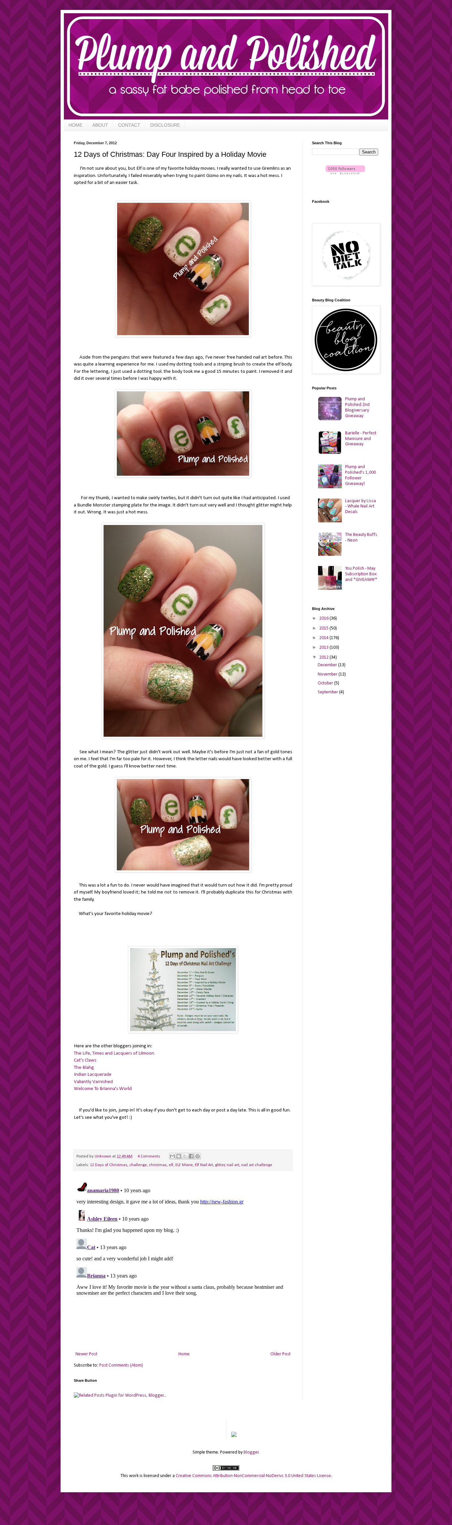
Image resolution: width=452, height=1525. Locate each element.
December (328, 665)
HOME (75, 125)
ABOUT (100, 125)
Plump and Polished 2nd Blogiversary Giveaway (357, 407)
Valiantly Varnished (93, 1081)
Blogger (251, 1452)
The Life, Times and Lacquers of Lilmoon (114, 1053)
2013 (324, 647)
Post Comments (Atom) (121, 1365)
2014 (324, 637)
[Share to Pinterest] (197, 1156)
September (328, 692)
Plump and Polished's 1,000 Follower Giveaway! (360, 475)
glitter (220, 1165)
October (326, 683)
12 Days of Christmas (108, 1165)
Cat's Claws (85, 1060)
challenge (138, 1165)
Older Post (280, 1354)
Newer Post (86, 1354)
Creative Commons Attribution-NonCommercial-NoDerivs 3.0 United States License (253, 1475)
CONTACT (129, 125)
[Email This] (172, 1156)
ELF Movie (184, 1165)
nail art (233, 1165)
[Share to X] (185, 1156)
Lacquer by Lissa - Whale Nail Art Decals (360, 507)
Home (184, 1354)
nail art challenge (256, 1165)
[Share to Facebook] (191, 1156)
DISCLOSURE (165, 125)
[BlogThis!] (178, 1156)
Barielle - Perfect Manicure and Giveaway (360, 439)
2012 (324, 657)
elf (171, 1165)
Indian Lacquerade (93, 1074)
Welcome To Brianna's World (103, 1088)
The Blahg (84, 1067)
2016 (324, 618)
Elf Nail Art (204, 1165)
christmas (158, 1165)
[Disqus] (183, 1261)
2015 (324, 628)
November (328, 674)
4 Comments (149, 1156)
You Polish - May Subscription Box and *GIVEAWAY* (361, 574)
